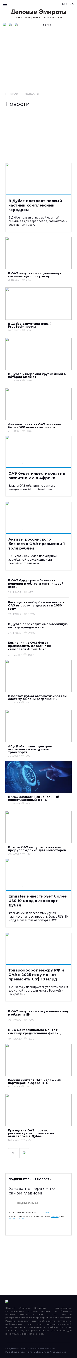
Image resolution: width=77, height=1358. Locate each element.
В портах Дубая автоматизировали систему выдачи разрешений (37, 697)
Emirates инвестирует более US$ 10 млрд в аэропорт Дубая (37, 900)
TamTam (54, 1216)
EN (72, 4)
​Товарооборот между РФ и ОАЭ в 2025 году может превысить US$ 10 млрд (36, 974)
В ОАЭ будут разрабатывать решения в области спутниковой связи (36, 584)
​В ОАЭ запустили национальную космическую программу (35, 275)
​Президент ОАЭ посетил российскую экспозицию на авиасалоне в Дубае (31, 1133)
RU (64, 4)
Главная (11, 93)
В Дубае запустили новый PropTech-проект (30, 325)
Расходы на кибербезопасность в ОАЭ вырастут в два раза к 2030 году (36, 605)
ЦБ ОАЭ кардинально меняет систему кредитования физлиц (34, 1031)
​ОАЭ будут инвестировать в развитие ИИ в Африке (36, 475)
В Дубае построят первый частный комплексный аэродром (35, 205)
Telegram (43, 1212)
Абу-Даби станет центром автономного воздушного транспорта (30, 749)
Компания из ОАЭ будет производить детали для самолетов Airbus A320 (29, 646)
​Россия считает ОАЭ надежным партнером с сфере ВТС (34, 1081)
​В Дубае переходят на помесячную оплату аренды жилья (38, 625)
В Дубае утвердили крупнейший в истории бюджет (37, 375)
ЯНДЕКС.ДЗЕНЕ (16, 1218)
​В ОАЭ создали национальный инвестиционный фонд (33, 798)
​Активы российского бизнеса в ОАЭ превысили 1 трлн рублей (36, 543)
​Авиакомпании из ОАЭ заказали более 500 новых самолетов (34, 426)
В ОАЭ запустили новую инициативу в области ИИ (38, 1013)
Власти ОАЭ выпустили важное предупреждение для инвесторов (37, 849)
